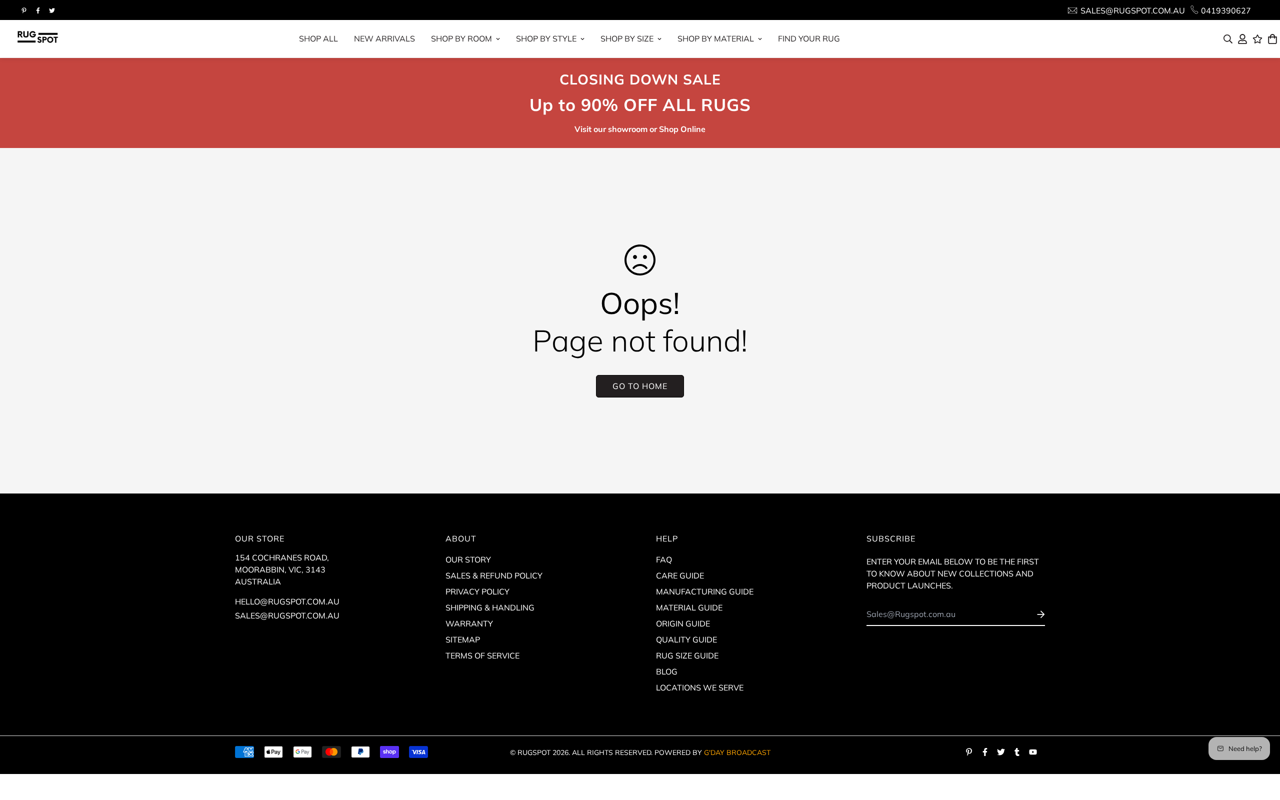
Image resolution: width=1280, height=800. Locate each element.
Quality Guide (686, 639)
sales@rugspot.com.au (287, 615)
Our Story (468, 559)
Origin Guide (683, 623)
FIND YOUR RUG (809, 39)
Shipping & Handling (490, 607)
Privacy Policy (478, 591)
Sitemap (463, 639)
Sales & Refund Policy (494, 575)
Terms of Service (483, 655)
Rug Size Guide (687, 655)
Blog (667, 671)
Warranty (469, 623)
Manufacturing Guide (705, 591)
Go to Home (640, 386)
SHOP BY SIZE (627, 39)
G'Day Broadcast (737, 752)
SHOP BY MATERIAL (716, 39)
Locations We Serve (700, 687)
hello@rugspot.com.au (287, 601)
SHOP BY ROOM (461, 39)
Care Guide (680, 575)
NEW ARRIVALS (384, 39)
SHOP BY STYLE (546, 39)
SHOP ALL (318, 39)
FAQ (664, 559)
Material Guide (689, 607)
